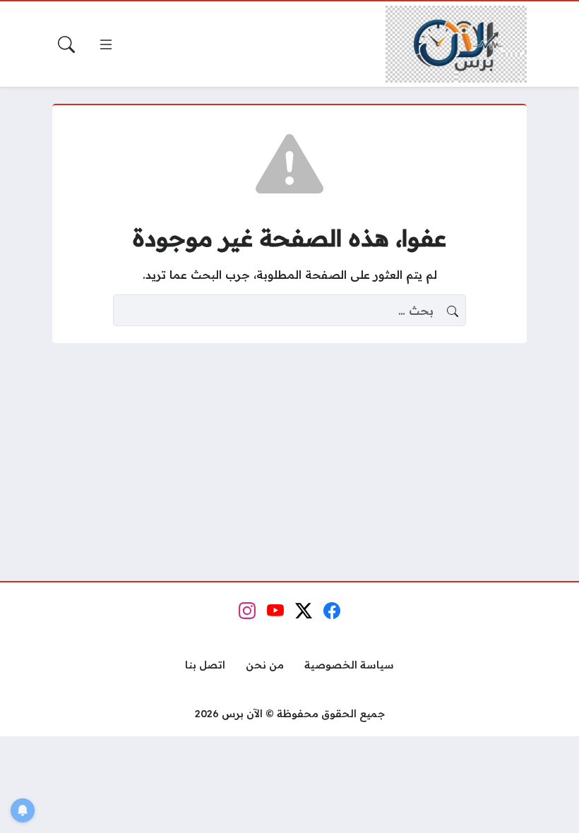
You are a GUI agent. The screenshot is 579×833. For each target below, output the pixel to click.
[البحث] (66, 44)
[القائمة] (106, 44)
